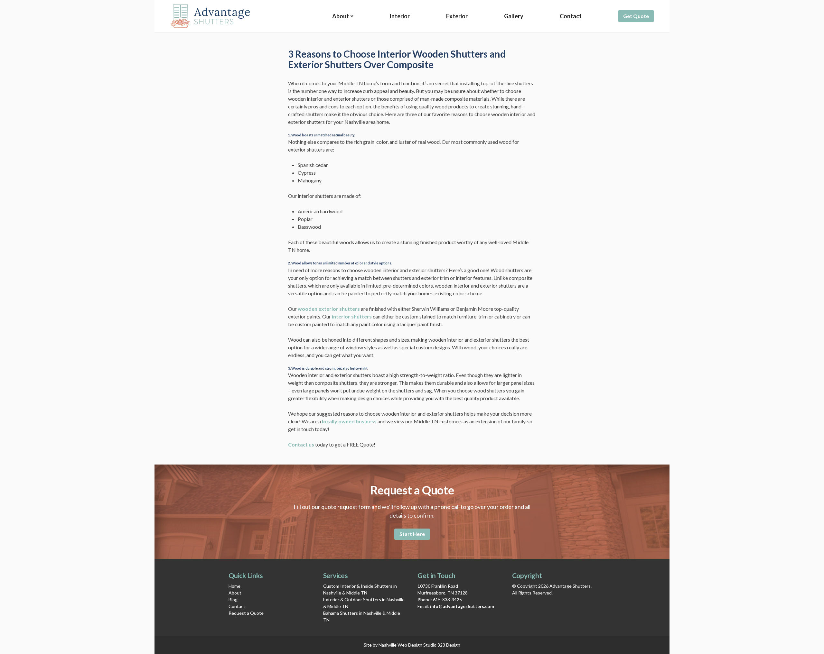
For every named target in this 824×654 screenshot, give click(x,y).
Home (234, 586)
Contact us (301, 444)
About (340, 16)
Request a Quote (246, 613)
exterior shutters (339, 309)
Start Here (412, 534)
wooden (308, 309)
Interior (399, 16)
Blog (233, 599)
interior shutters (352, 316)
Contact (571, 16)
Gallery (513, 16)
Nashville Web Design (400, 645)
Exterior (457, 16)
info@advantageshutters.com (462, 606)
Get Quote (636, 16)
